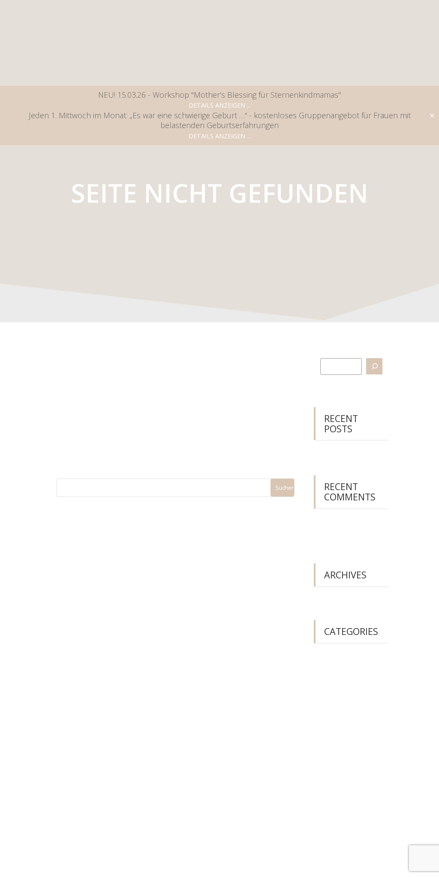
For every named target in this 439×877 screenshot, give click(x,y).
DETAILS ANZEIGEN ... (220, 105)
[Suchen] (374, 366)
